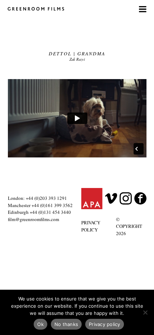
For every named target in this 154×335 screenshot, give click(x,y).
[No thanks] (145, 312)
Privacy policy (104, 324)
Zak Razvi (77, 59)
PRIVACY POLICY (90, 226)
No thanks (66, 324)
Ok (40, 324)
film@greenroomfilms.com (33, 219)
